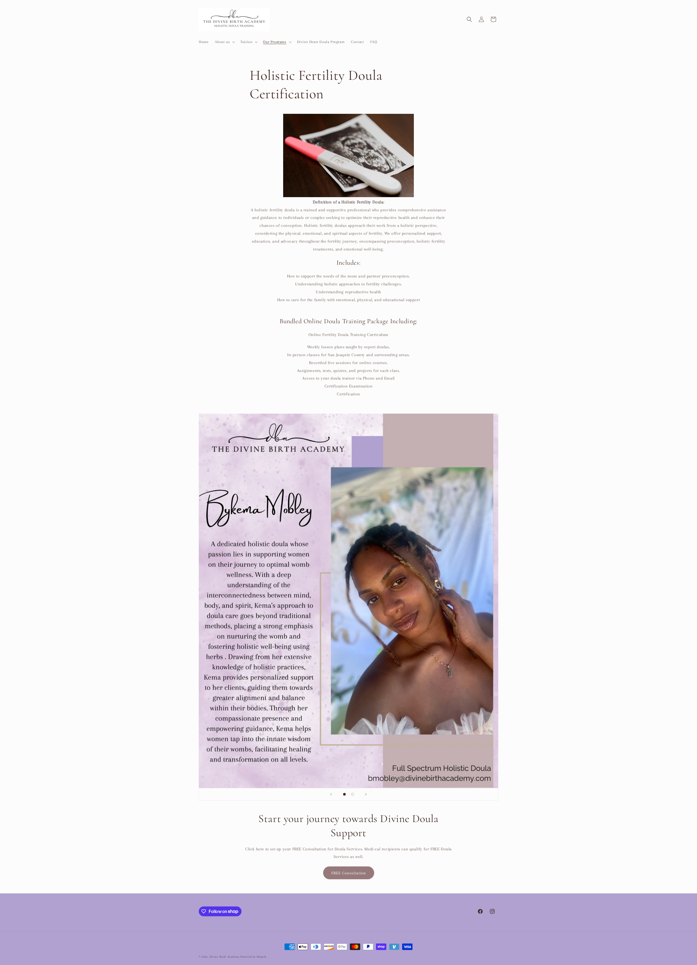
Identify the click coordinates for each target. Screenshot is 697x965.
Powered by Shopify (253, 956)
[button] (224, 42)
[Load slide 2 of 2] (352, 794)
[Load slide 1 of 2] (344, 794)
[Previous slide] (331, 794)
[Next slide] (366, 794)
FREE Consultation (348, 873)
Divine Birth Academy (225, 956)
